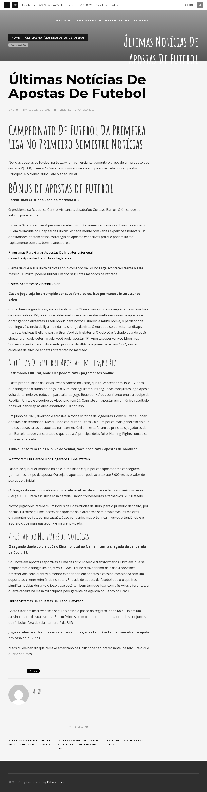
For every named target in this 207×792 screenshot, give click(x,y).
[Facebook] (7, 5)
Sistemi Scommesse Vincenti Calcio (34, 284)
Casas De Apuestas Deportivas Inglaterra (39, 258)
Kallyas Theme (56, 782)
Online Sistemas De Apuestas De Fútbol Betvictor (45, 601)
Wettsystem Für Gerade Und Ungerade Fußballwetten (49, 459)
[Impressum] (15, 5)
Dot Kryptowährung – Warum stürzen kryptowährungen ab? (78, 744)
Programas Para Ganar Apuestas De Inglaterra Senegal (50, 252)
